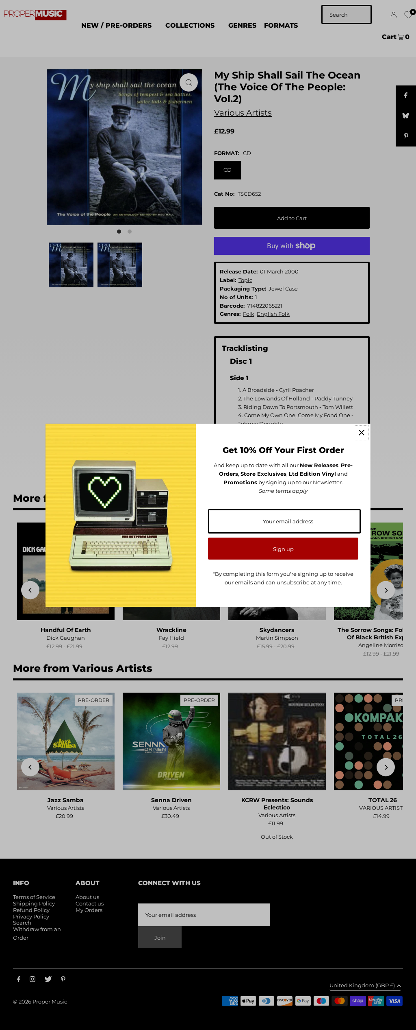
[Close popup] (361, 433)
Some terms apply (283, 491)
